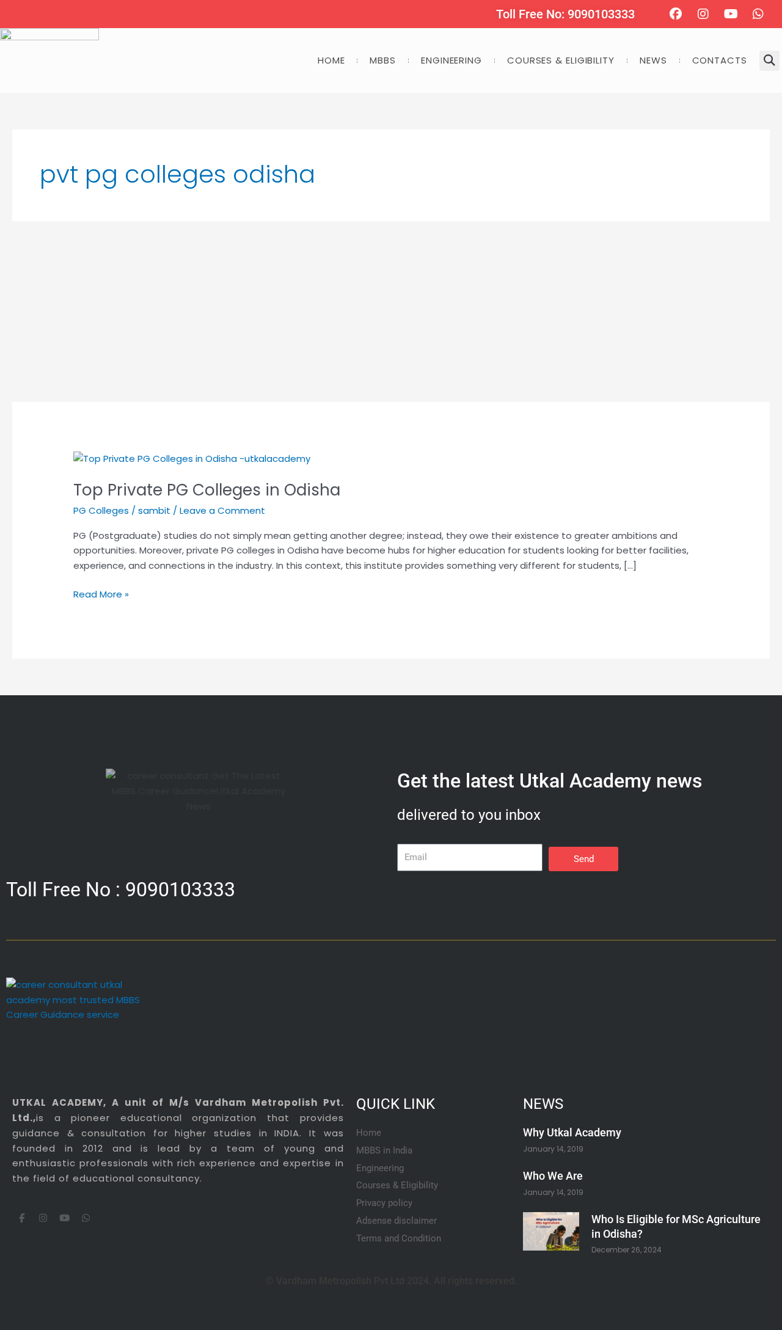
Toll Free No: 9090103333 (565, 14)
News (653, 60)
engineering (451, 60)
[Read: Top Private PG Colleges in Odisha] (191, 457)
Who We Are (553, 1175)
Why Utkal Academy (572, 1132)
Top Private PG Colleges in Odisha (206, 490)
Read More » (101, 594)
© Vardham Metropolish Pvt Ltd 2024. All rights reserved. (391, 1281)
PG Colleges (101, 510)
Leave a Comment (222, 510)
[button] (769, 61)
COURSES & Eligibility (561, 60)
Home (331, 60)
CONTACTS (719, 60)
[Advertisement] (378, 311)
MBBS (383, 60)
